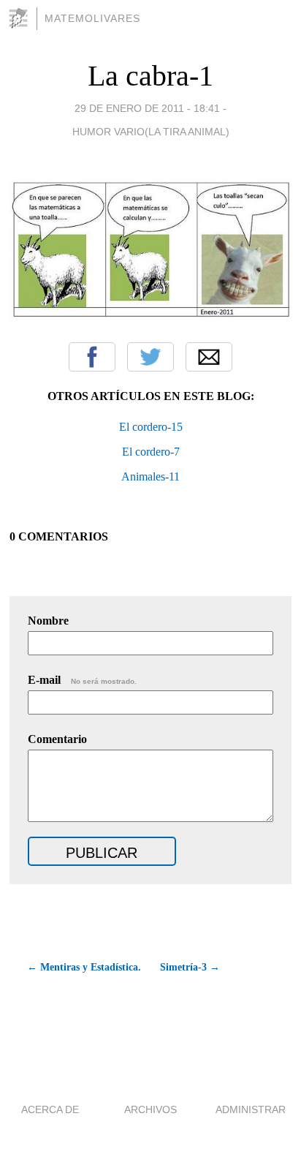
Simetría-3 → (190, 967)
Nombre (48, 620)
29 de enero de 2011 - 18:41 (147, 108)
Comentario (57, 739)
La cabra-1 (150, 75)
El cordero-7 (151, 451)
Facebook (92, 357)
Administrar (251, 1109)
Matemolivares (92, 18)
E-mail (82, 680)
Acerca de (50, 1109)
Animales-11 (150, 476)
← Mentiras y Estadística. (84, 967)
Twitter (150, 357)
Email (209, 357)
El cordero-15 (151, 427)
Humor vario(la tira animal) (150, 131)
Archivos (150, 1109)
